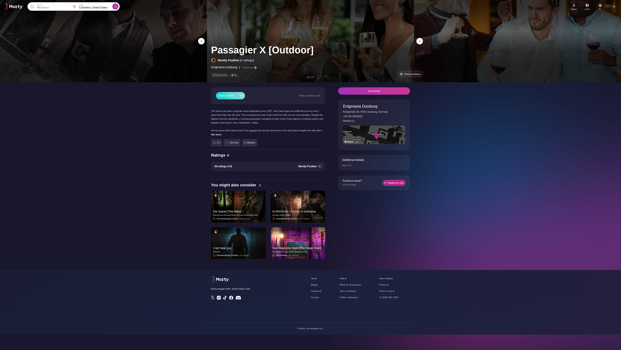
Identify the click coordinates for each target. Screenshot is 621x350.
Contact (315, 297)
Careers (315, 291)
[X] (212, 297)
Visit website (374, 91)
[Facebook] (231, 298)
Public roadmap (348, 297)
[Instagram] (219, 298)
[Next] (419, 41)
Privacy (383, 284)
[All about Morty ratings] (228, 155)
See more (216, 134)
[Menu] (614, 6)
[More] (241, 95)
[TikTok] (225, 298)
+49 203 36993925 (353, 116)
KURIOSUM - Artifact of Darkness (294, 211)
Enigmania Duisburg (224, 67)
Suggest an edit (395, 182)
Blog (313, 284)
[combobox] (95, 7)
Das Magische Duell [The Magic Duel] (296, 248)
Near (81, 5)
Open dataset (386, 278)
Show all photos (412, 74)
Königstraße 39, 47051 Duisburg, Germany (365, 111)
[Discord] (238, 298)
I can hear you (222, 248)
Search (40, 5)
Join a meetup (347, 291)
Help (342, 278)
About (314, 278)
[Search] (115, 6)
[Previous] (201, 41)
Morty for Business (349, 284)
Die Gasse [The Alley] (227, 211)
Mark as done (226, 95)
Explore (574, 9)
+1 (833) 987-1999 (388, 297)
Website (347, 120)
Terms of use (385, 291)
